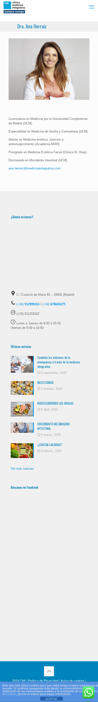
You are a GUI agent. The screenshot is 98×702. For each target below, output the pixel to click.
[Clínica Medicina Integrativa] (14, 7)
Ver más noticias (22, 468)
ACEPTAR (51, 698)
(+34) (27, 304)
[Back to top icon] (49, 671)
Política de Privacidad (43, 681)
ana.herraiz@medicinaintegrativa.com (34, 168)
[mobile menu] (92, 7)
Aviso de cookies (72, 681)
